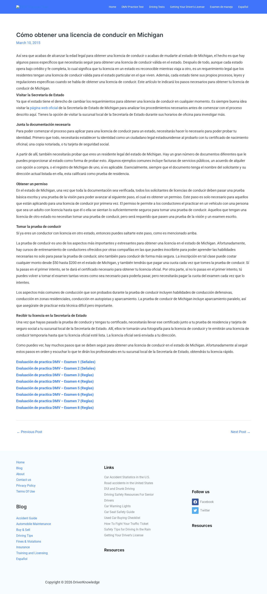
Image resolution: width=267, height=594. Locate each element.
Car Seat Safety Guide (119, 512)
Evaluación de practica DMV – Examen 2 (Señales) (55, 368)
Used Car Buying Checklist (122, 518)
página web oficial (44, 108)
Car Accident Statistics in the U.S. (127, 477)
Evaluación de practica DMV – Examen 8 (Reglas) (55, 408)
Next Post (240, 432)
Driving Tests (157, 6)
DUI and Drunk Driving (119, 489)
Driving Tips (24, 535)
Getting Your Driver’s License (187, 6)
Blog (19, 468)
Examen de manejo (221, 6)
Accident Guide (26, 518)
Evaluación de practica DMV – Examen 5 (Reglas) (55, 388)
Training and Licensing (32, 553)
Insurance (23, 547)
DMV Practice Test (133, 6)
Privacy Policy (26, 485)
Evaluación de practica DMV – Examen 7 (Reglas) (55, 401)
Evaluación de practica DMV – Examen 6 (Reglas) (55, 394)
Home (112, 6)
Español (243, 6)
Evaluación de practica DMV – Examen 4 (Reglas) (55, 381)
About (20, 474)
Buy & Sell (23, 530)
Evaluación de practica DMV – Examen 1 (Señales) (55, 362)
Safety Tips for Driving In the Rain (127, 529)
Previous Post (29, 432)
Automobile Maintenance (33, 524)
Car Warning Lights (117, 506)
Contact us (23, 480)
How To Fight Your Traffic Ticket (126, 524)
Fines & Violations (28, 541)
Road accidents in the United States (128, 483)
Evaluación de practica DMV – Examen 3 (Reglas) (55, 375)
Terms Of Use (25, 491)
